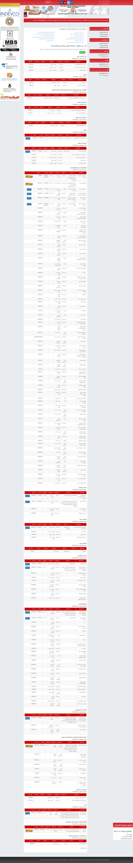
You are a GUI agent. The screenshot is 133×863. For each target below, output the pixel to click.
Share (83, 52)
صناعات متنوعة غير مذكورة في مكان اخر (74, 42)
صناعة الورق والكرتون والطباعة (47, 35)
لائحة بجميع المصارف (103, 54)
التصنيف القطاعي (104, 36)
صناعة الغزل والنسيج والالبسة (76, 37)
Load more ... (83, 848)
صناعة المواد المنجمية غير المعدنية (46, 32)
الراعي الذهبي (16, 4)
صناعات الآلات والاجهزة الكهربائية (46, 39)
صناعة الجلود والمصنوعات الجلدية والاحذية (44, 34)
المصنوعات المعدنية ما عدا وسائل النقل (74, 39)
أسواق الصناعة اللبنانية (73, 20)
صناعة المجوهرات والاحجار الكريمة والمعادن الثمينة (43, 37)
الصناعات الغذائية (79, 32)
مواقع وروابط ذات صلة (39, 20)
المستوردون (56, 20)
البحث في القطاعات (87, 20)
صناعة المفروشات (50, 40)
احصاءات (95, 20)
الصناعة (63, 20)
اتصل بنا (48, 20)
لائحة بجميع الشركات (103, 64)
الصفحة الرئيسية (104, 20)
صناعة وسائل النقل (79, 40)
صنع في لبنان (129, 834)
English (48, 2)
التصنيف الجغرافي (103, 32)
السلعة (27, 138)
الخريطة (47, 138)
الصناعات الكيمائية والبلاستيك (76, 34)
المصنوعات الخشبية (78, 35)
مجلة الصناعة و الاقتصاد (126, 838)
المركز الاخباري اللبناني (127, 836)
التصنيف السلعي (104, 34)
